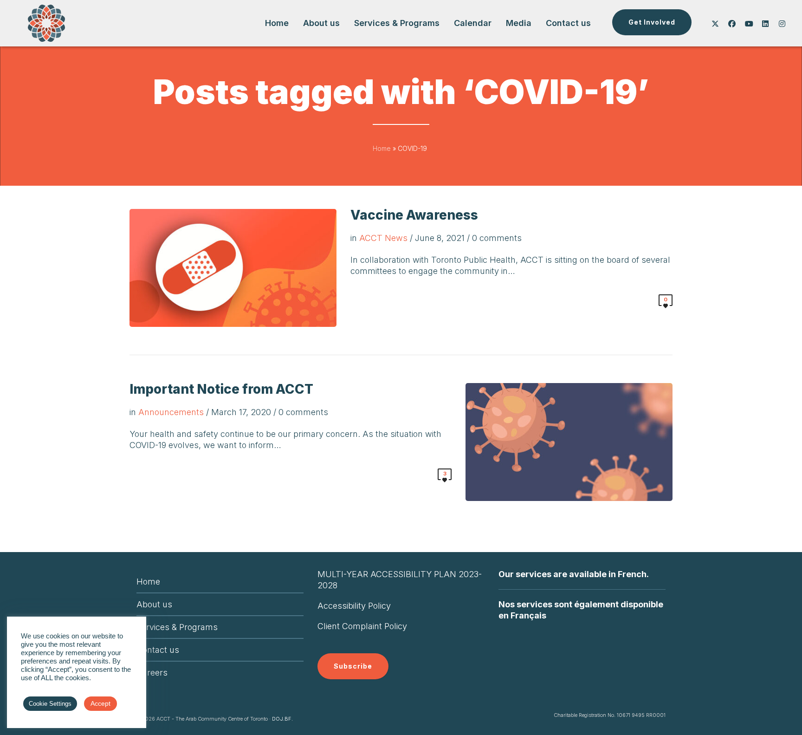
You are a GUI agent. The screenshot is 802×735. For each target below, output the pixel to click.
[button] (652, 22)
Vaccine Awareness (414, 215)
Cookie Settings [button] (50, 703)
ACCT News (383, 238)
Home (382, 148)
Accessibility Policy (354, 606)
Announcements (171, 412)
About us (154, 604)
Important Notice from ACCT (221, 389)
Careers (152, 672)
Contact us (157, 650)
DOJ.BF (281, 718)
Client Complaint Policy (362, 626)
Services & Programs (177, 627)
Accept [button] (100, 703)
